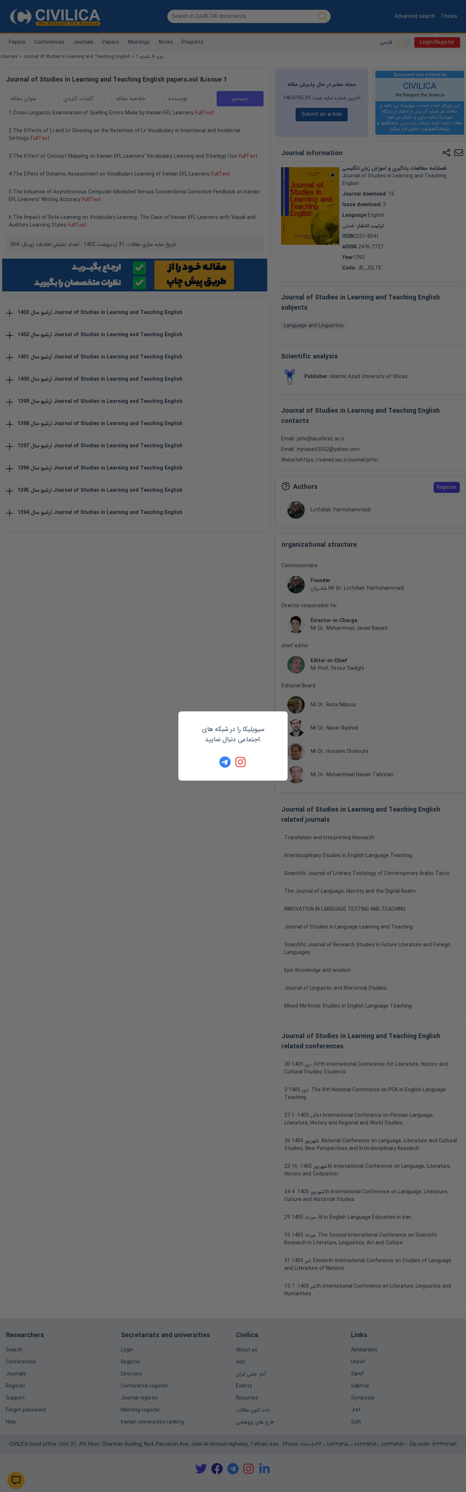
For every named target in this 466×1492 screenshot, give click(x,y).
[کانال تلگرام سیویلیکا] (225, 762)
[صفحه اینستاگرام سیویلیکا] (241, 762)
